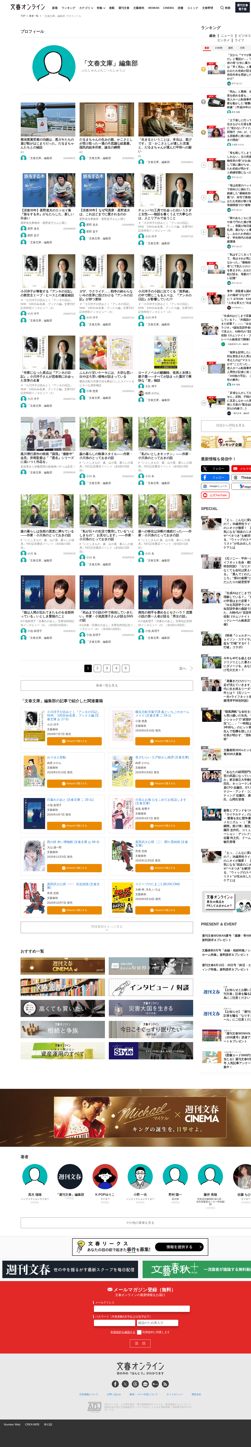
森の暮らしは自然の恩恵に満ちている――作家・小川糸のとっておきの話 (47, 533)
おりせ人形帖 (56, 757)
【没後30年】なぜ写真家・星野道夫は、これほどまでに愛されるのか (104, 212)
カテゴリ (84, 7)
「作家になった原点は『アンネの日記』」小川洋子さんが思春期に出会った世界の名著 (47, 376)
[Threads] (135, 1384)
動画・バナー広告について (144, 1394)
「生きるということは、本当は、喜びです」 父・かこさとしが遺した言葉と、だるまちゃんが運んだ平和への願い (165, 145)
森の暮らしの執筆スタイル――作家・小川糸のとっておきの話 (106, 455)
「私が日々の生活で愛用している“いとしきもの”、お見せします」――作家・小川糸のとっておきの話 (106, 535)
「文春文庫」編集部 (39, 158)
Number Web (12, 1424)
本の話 (48, 1424)
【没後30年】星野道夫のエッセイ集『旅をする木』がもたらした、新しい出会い (47, 214)
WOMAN (153, 7)
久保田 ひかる (238, 145)
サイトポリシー (174, 1394)
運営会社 (196, 1394)
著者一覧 (33, 16)
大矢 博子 (151, 386)
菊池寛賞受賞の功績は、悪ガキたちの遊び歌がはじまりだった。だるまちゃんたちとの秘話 (47, 143)
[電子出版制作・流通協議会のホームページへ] (94, 1407)
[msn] (155, 1384)
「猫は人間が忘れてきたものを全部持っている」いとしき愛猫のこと (47, 614)
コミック (192, 7)
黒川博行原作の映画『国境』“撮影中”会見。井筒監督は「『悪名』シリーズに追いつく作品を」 (47, 457)
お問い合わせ (114, 1394)
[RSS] (165, 1384)
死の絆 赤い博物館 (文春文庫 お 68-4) (73, 842)
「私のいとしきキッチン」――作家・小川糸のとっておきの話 (165, 455)
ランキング (68, 7)
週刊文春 (123, 7)
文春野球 (207, 7)
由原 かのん (152, 393)
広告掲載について (88, 1394)
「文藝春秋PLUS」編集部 (237, 344)
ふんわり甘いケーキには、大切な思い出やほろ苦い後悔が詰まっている (106, 374)
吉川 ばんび (237, 83)
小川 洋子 (151, 236)
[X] (125, 1384)
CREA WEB (32, 1424)
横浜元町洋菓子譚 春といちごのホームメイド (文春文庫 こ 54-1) (162, 713)
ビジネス (244, 35)
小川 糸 (90, 476)
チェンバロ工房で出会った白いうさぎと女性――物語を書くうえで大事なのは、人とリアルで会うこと (165, 214)
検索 (227, 7)
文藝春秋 (138, 7)
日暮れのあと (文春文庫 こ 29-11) (70, 799)
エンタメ (223, 40)
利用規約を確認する (123, 1332)
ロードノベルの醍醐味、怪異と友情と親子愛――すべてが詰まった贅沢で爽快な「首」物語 (165, 376)
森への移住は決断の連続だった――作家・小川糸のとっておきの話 (165, 533)
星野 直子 (33, 235)
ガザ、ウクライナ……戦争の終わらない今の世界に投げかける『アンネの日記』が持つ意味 (106, 295)
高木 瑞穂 (236, 112)
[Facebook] (115, 1384)
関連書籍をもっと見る (107, 926)
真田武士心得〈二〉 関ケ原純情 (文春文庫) (161, 843)
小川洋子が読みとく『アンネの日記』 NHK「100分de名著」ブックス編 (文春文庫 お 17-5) (73, 715)
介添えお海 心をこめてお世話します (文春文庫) (160, 801)
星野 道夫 (33, 228)
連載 (112, 7)
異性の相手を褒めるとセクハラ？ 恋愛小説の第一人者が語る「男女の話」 (165, 614)
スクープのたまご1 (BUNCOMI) (157, 884)
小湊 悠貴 (92, 391)
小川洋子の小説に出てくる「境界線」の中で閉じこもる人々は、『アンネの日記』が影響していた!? (165, 295)
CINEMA (168, 7)
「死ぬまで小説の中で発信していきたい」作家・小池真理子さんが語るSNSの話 (106, 616)
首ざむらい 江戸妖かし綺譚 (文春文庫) (162, 757)
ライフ (239, 40)
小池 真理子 (34, 630)
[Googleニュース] (145, 1384)
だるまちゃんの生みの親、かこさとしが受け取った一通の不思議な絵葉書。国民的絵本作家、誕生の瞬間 (106, 143)
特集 (99, 7)
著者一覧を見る (107, 685)
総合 (212, 35)
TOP (23, 16)
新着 (55, 7)
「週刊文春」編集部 (240, 413)
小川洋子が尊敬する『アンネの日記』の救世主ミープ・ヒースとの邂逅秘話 (47, 293)
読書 (180, 7)
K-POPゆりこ (238, 308)
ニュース (227, 35)
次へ (182, 668)
